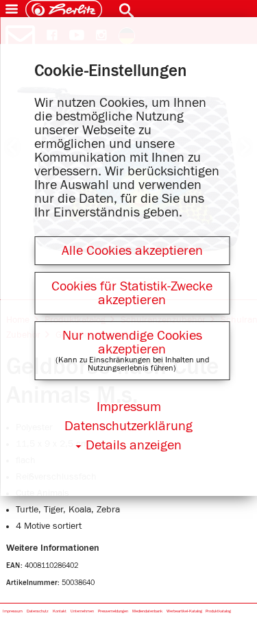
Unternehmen (82, 611)
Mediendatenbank (147, 611)
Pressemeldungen (113, 611)
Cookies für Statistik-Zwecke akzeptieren (131, 293)
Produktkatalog (218, 611)
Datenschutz (38, 611)
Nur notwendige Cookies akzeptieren (132, 342)
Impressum (13, 611)
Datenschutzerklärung (128, 426)
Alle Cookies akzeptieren (132, 251)
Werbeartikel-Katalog (184, 611)
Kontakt (59, 611)
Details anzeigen (134, 445)
